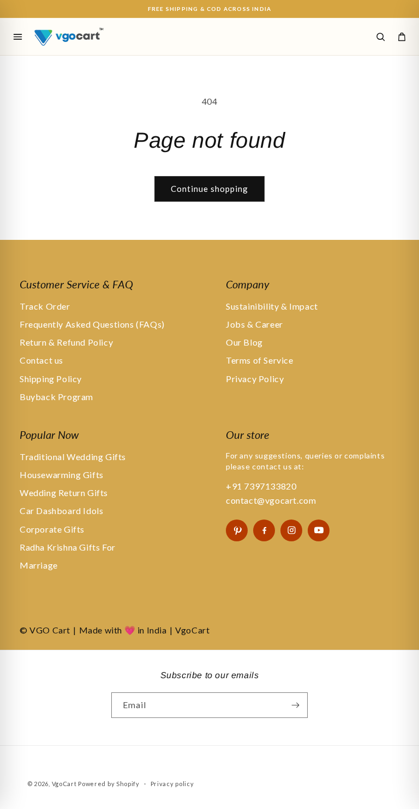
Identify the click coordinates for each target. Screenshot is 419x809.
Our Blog (244, 342)
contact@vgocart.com (271, 500)
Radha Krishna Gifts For (68, 547)
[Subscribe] (295, 705)
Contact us (41, 360)
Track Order (45, 306)
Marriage (39, 565)
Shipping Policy (51, 378)
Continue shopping (209, 189)
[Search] (380, 36)
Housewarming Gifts (62, 474)
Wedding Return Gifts (64, 492)
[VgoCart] (86, 36)
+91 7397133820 (261, 486)
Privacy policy (172, 783)
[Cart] (401, 36)
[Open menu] (17, 36)
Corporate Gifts (52, 529)
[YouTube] (319, 530)
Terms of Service (260, 360)
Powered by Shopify (109, 783)
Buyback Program (56, 396)
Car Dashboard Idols (61, 510)
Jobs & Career (254, 324)
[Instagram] (291, 530)
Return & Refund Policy (66, 342)
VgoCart (64, 783)
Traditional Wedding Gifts (73, 456)
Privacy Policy (255, 378)
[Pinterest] (237, 530)
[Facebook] (264, 530)
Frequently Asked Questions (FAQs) (92, 324)
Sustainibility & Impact (272, 306)
